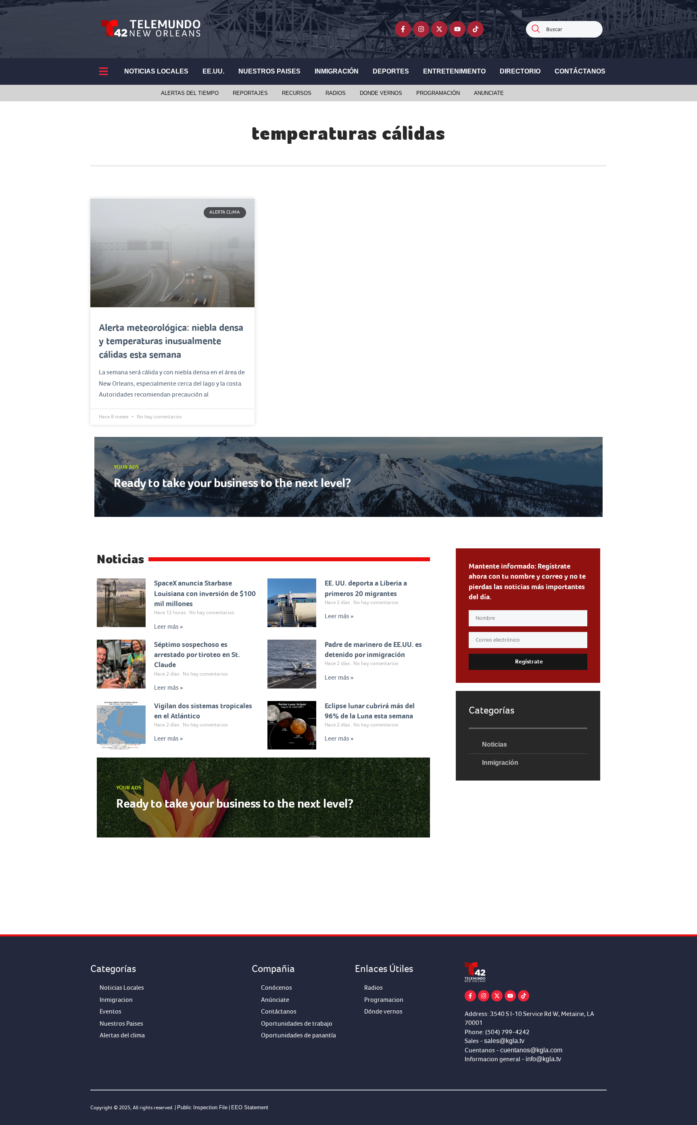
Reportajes (250, 93)
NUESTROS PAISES (269, 71)
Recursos (296, 93)
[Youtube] (457, 29)
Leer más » (168, 626)
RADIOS (336, 93)
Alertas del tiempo (190, 93)
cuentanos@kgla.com (531, 1050)
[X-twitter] (439, 29)
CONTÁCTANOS (580, 71)
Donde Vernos (381, 93)
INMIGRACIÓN (337, 71)
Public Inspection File (202, 1107)
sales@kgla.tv (504, 1040)
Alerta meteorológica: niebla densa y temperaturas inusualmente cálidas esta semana (171, 341)
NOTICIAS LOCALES (156, 71)
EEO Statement (249, 1107)
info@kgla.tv (543, 1059)
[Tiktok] (475, 29)
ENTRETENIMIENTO (454, 71)
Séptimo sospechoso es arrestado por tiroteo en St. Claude (197, 654)
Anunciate (489, 93)
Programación (438, 93)
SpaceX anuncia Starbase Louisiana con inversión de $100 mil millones (205, 593)
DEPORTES (391, 71)
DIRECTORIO (520, 71)
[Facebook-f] (403, 29)
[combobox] (564, 29)
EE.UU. (213, 71)
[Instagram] (421, 29)
